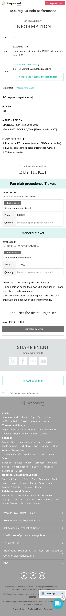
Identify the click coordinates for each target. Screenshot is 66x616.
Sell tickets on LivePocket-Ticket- (22, 527)
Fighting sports (20, 466)
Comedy (6, 433)
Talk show (25, 446)
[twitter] (24, 575)
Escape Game (37, 483)
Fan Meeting (8, 442)
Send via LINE (33, 361)
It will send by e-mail (43, 361)
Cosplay (28, 487)
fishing (23, 483)
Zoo (33, 479)
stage (5, 429)
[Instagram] (42, 575)
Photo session (9, 446)
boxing (5, 466)
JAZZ (4, 421)
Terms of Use (11, 543)
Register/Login (56, 4)
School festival (9, 503)
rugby (28, 462)
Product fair (8, 495)
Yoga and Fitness (11, 479)
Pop (32, 417)
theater (15, 429)
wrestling (52, 462)
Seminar (30, 499)
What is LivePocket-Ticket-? (20, 512)
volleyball (39, 462)
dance (34, 433)
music (5, 413)
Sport (5, 458)
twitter (13, 361)
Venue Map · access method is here (38, 76)
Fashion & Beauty (11, 487)
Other (47, 421)
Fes (39, 417)
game (14, 483)
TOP (4, 393)
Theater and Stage (13, 425)
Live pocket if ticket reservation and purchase (11, 3)
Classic (24, 421)
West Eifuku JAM (22, 64)
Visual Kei (36, 421)
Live (36, 446)
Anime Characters (13, 450)
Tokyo (34, 64)
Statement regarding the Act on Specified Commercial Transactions (33, 553)
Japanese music (10, 417)
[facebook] (33, 575)
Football (18, 462)
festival (35, 495)
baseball (6, 462)
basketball (7, 470)
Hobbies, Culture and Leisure (20, 474)
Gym (26, 479)
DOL (15, 37)
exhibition (48, 442)
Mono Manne (21, 433)
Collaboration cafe (11, 454)
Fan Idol (7, 437)
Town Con (18, 499)
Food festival (45, 499)
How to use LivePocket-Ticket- (21, 520)
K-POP (14, 421)
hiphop (48, 417)
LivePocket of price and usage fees (24, 535)
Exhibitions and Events (16, 491)
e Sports (36, 466)
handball (48, 466)
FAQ (5, 563)
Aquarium (44, 479)
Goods (44, 446)
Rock (24, 417)
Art (56, 499)
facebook (23, 361)
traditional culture (47, 429)
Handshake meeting (29, 442)
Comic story (28, 429)
